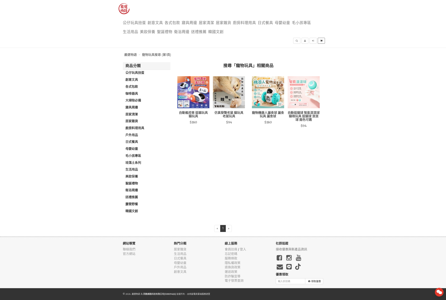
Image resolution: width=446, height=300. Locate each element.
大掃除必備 (133, 100)
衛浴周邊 (181, 32)
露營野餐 (131, 204)
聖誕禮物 (164, 32)
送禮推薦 (198, 32)
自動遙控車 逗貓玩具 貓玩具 (193, 114)
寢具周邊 (189, 23)
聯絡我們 (129, 249)
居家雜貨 (223, 23)
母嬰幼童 (282, 23)
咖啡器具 (131, 93)
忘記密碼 (231, 254)
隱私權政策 (232, 263)
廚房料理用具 (244, 23)
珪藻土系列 (133, 162)
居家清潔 (206, 23)
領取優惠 (316, 281)
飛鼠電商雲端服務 (197, 294)
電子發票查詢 (234, 281)
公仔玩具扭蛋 (134, 23)
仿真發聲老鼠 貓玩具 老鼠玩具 (228, 114)
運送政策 (231, 272)
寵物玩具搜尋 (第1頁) (156, 55)
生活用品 (130, 32)
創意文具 (155, 23)
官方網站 (129, 254)
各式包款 (172, 23)
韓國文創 (216, 32)
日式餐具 (265, 23)
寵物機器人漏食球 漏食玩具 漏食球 (268, 114)
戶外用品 (131, 135)
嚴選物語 (130, 55)
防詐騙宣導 (232, 276)
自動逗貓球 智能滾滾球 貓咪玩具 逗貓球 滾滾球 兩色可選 (304, 116)
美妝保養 (147, 32)
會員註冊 (231, 249)
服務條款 (231, 258)
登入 (243, 249)
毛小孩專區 (301, 23)
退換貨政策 (232, 267)
